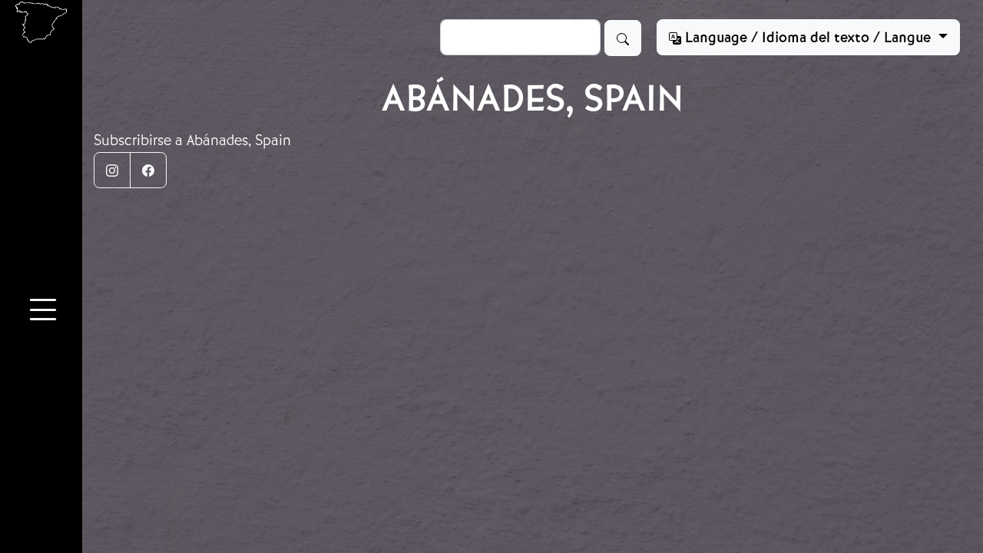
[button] (43, 311)
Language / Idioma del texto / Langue (808, 37)
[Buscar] (622, 38)
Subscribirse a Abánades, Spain (192, 140)
